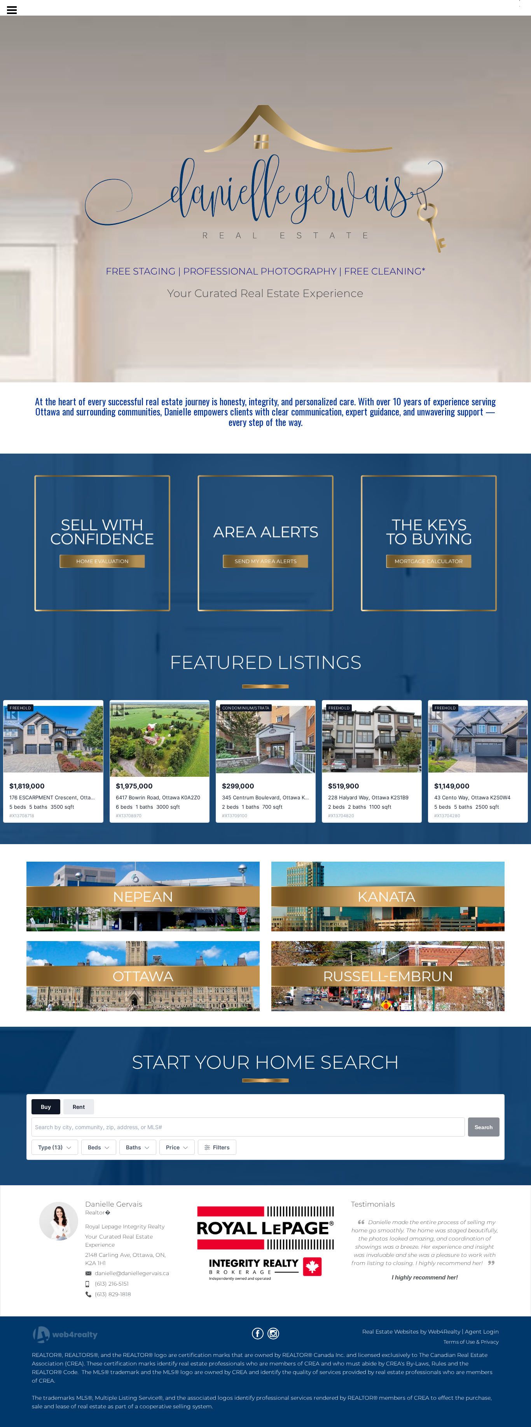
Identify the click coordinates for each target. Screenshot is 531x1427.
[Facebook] (258, 1333)
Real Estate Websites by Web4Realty (411, 1331)
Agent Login (482, 1331)
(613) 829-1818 (113, 1294)
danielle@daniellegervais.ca (132, 1273)
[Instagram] (273, 1333)
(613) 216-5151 (112, 1283)
